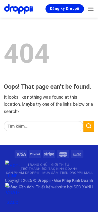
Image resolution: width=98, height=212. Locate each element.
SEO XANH (83, 187)
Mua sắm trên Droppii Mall (67, 173)
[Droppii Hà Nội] (19, 9)
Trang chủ (37, 165)
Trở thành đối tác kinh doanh (49, 169)
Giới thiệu (60, 165)
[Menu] (90, 8)
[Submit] (88, 126)
